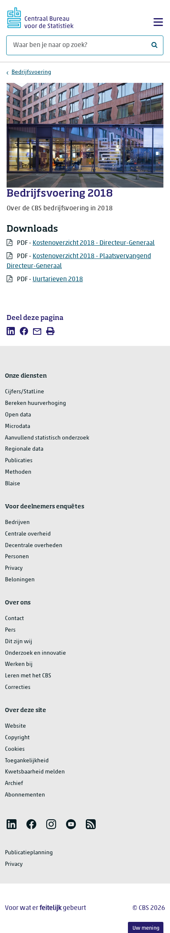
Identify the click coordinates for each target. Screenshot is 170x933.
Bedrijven (17, 522)
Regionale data (24, 449)
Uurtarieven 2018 (58, 279)
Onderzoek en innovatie (35, 653)
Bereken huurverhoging (35, 403)
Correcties (18, 687)
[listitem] (11, 331)
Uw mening (145, 928)
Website (15, 726)
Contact (14, 618)
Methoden (18, 472)
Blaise (12, 483)
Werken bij (19, 664)
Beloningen (20, 580)
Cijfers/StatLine (24, 392)
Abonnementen (25, 795)
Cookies (15, 749)
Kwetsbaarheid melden (35, 772)
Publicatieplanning (29, 852)
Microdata (17, 426)
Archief (14, 783)
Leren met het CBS (28, 676)
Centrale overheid (28, 534)
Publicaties (19, 460)
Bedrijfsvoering (31, 72)
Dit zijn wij (18, 641)
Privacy (14, 568)
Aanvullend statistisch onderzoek (47, 438)
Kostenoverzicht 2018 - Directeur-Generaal (94, 243)
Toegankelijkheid (27, 761)
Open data (18, 415)
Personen (17, 556)
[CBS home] (40, 17)
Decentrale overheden (33, 545)
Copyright (17, 737)
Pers (10, 630)
